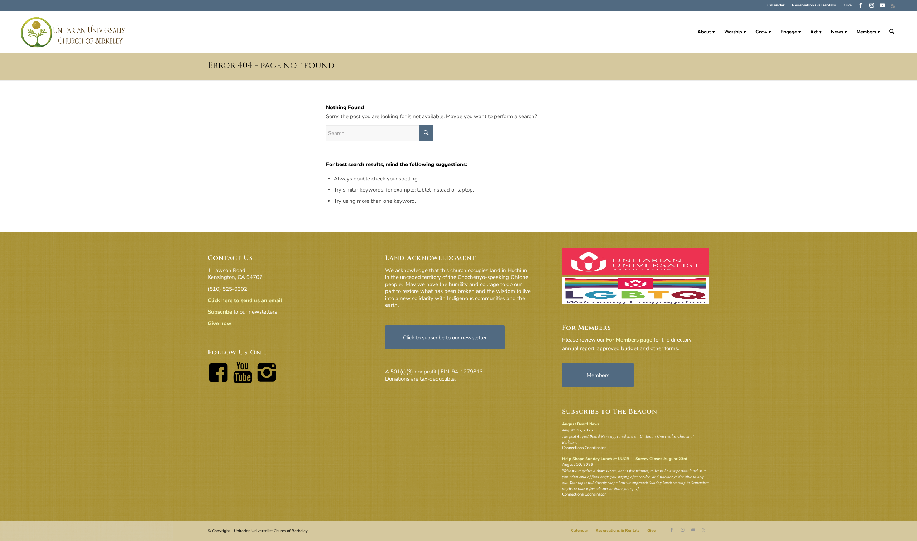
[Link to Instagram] (871, 5)
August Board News (581, 424)
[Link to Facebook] (861, 5)
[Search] (892, 32)
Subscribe (220, 311)
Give (848, 5)
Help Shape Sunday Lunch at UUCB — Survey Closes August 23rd (624, 459)
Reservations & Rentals (814, 5)
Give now (219, 323)
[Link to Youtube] (882, 5)
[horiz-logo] (74, 32)
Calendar (775, 5)
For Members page (629, 339)
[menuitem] (776, 5)
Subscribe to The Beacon (609, 411)
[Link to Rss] (893, 5)
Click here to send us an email (245, 300)
